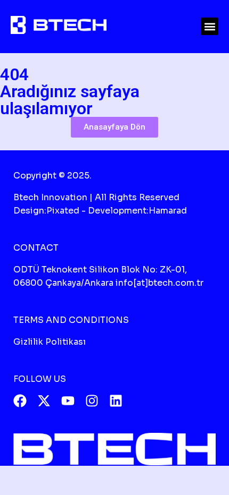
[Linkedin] (115, 400)
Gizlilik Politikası (49, 341)
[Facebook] (20, 400)
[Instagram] (92, 400)
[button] (209, 26)
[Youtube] (68, 400)
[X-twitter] (44, 400)
